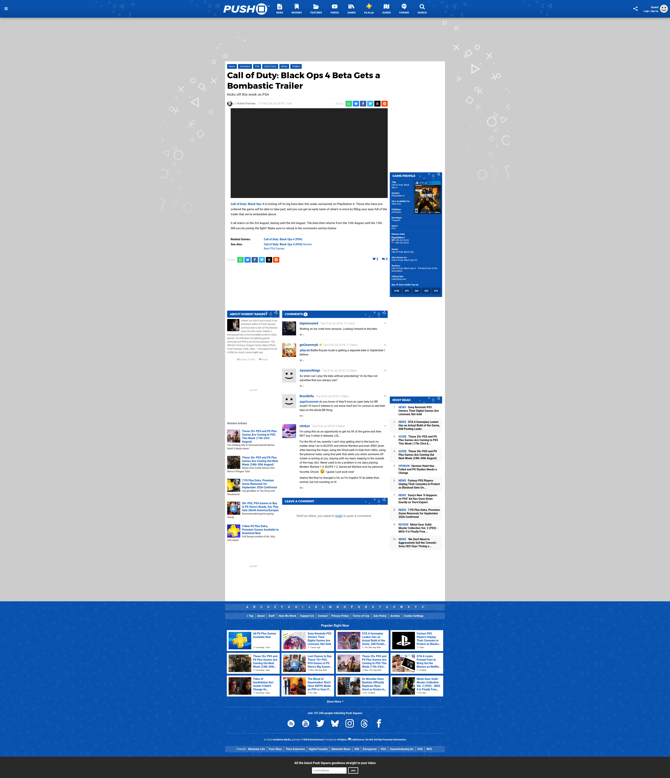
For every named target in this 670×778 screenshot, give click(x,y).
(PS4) (283, 239)
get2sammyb (309, 345)
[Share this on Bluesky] (356, 104)
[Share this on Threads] (377, 104)
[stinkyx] (289, 436)
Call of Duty (270, 66)
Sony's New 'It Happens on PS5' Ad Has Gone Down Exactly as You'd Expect (418, 499)
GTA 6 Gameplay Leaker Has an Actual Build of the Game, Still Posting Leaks (419, 425)
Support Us (307, 616)
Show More (334, 701)
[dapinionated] (289, 333)
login (339, 516)
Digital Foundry (318, 749)
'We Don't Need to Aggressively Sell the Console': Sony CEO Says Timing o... (418, 543)
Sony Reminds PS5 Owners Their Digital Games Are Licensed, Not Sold (419, 411)
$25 (426, 290)
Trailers (296, 66)
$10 (436, 290)
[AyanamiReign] (289, 381)
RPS (429, 749)
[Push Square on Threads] (364, 724)
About (261, 616)
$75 (407, 290)
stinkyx (305, 426)
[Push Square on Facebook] (379, 724)
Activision (245, 66)
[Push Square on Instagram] (349, 724)
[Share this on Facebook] (363, 104)
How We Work (287, 616)
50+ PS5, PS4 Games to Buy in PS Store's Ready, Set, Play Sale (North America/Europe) (260, 507)
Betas (284, 66)
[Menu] (6, 9)
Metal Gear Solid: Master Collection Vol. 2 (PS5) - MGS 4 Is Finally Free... (418, 528)
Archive (395, 616)
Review (288, 244)
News (232, 66)
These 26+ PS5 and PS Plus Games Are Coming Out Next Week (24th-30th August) (260, 461)
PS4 (257, 66)
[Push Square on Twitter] (320, 724)
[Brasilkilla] (289, 406)
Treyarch (396, 220)
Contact (322, 616)
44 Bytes (342, 739)
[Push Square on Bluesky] (335, 724)
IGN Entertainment (313, 739)
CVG (420, 749)
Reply (264, 359)
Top (250, 616)
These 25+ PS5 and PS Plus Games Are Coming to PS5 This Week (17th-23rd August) (259, 436)
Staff (272, 616)
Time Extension (295, 749)
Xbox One (396, 204)
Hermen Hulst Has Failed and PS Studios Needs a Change (418, 469)
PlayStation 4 (398, 195)
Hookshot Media (282, 739)
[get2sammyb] (289, 355)
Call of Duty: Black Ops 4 (247, 204)
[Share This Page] (635, 9)
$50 (416, 290)
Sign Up (654, 11)
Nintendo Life (256, 749)
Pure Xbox (275, 749)
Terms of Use (361, 616)
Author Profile (247, 359)
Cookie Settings (413, 616)
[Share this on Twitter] (370, 104)
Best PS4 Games (274, 248)
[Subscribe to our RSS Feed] (291, 724)
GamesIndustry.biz (402, 749)
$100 (396, 290)
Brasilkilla (307, 396)
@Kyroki (305, 350)
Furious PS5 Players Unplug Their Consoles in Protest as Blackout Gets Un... (419, 484)
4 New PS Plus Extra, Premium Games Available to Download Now (260, 529)
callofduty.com (399, 279)
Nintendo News (341, 749)
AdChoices (358, 739)
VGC (383, 749)
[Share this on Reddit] (384, 104)
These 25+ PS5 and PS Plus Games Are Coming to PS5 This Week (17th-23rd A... (418, 440)
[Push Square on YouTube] (305, 724)
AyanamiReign (310, 370)
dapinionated (309, 323)
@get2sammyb (309, 401)
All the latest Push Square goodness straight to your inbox (335, 763)
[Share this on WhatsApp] (349, 104)
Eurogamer (370, 749)
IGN (356, 749)
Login (646, 11)
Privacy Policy (340, 616)
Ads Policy (379, 616)
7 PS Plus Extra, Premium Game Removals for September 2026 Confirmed (259, 484)
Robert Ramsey (246, 103)
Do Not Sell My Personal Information (386, 739)
